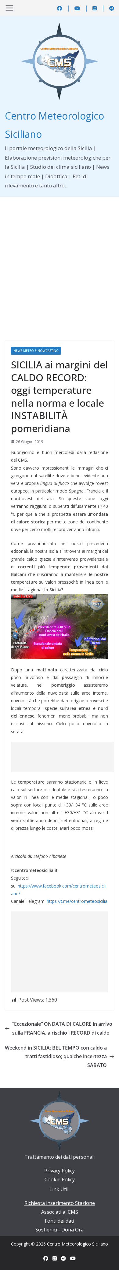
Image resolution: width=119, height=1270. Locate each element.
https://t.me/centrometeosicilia (77, 901)
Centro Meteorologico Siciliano (77, 1244)
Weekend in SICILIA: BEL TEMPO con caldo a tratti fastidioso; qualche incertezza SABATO (56, 1056)
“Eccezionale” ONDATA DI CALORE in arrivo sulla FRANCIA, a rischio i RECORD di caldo (62, 1028)
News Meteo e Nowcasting (36, 351)
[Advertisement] (59, 259)
